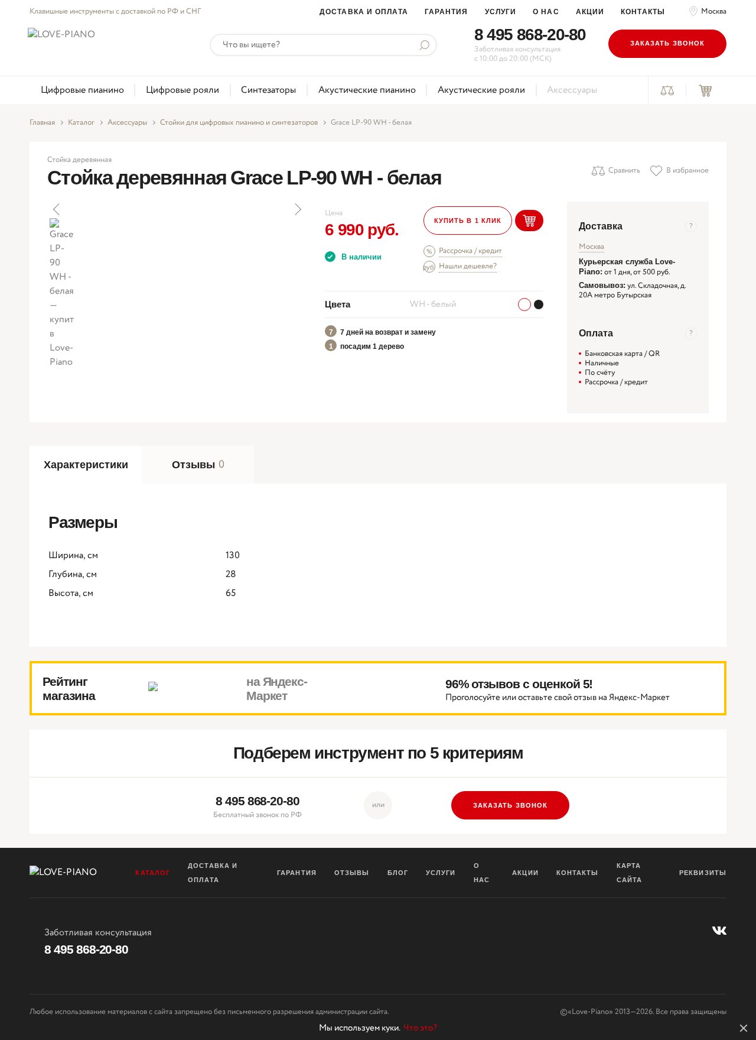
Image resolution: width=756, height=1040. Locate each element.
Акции (590, 12)
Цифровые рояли (182, 90)
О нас (546, 12)
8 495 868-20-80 (530, 34)
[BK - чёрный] (538, 304)
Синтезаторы (268, 90)
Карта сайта (630, 872)
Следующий (297, 209)
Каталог (81, 123)
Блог (397, 872)
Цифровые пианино (82, 90)
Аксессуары (572, 90)
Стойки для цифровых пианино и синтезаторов (239, 123)
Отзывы (352, 872)
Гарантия (446, 12)
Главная (42, 123)
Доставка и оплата (364, 12)
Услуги (501, 12)
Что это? (420, 1028)
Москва (713, 12)
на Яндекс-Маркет (277, 688)
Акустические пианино (367, 90)
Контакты (643, 12)
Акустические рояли (481, 90)
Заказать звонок (667, 43)
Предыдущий (57, 209)
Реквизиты (702, 872)
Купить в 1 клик (468, 220)
